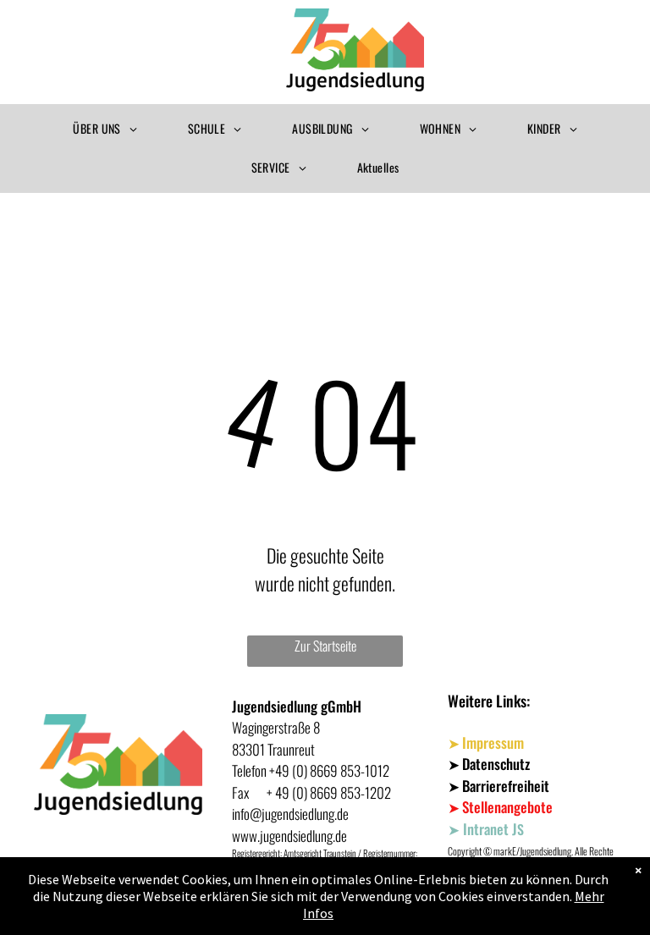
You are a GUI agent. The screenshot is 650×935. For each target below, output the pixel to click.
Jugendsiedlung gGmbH (296, 706)
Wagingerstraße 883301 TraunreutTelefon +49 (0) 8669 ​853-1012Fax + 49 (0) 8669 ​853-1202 (311, 760)
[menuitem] (104, 129)
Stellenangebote (507, 806)
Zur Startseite (325, 645)
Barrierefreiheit (505, 785)
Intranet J (490, 828)
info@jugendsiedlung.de (290, 813)
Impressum (493, 742)
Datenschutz (496, 763)
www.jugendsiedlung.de (289, 835)
